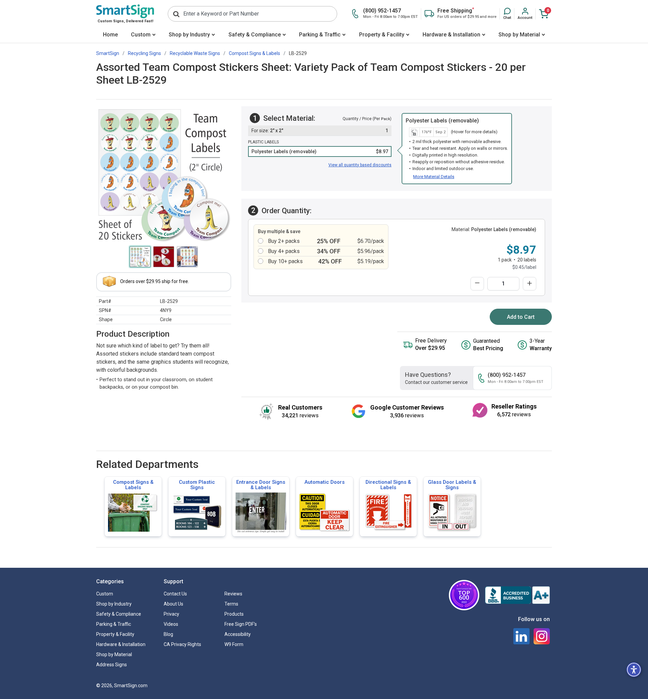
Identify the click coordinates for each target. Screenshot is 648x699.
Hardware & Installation (451, 34)
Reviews (233, 593)
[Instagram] (542, 636)
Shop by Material (519, 34)
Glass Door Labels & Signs (452, 485)
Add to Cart (521, 317)
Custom (141, 34)
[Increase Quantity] (529, 283)
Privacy (171, 614)
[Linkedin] (521, 636)
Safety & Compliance (254, 34)
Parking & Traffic (320, 34)
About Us (173, 604)
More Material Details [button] (433, 176)
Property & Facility (381, 34)
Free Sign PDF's (240, 624)
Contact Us (175, 593)
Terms (231, 604)
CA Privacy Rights (182, 644)
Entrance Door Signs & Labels (260, 485)
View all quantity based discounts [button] (360, 165)
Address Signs (111, 664)
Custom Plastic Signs (197, 485)
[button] (507, 14)
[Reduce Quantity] (477, 283)
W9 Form (233, 644)
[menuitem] (110, 35)
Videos (171, 624)
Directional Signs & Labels (388, 485)
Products (234, 614)
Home (110, 34)
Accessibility (237, 634)
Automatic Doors (324, 482)
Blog (168, 634)
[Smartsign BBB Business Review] (517, 595)
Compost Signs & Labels (133, 485)
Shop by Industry (189, 34)
